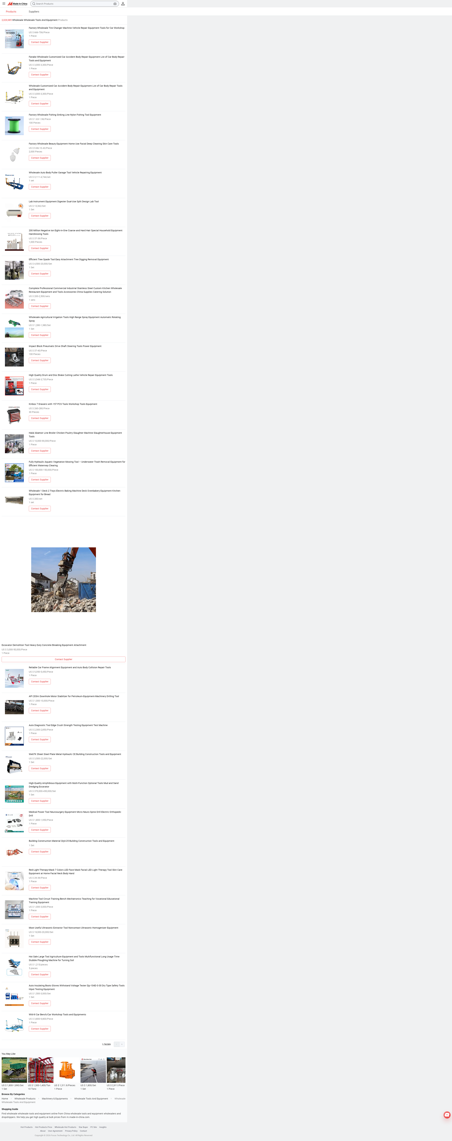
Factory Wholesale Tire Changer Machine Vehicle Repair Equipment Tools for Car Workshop (76, 27)
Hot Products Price (43, 1127)
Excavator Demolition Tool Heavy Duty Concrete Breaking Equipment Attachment (44, 645)
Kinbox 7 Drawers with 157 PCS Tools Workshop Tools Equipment (63, 404)
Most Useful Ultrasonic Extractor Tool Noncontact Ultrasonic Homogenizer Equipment (73, 927)
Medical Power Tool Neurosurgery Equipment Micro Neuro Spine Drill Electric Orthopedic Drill (75, 813)
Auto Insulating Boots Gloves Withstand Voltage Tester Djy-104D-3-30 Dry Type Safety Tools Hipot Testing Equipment (77, 987)
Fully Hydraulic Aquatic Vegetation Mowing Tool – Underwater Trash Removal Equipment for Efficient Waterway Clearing (77, 463)
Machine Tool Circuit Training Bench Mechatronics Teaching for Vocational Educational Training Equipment (74, 900)
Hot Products (27, 1127)
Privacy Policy (71, 1130)
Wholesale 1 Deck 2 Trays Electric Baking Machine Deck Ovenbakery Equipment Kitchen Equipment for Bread (74, 492)
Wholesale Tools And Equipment (91, 1098)
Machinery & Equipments (55, 1098)
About (43, 1130)
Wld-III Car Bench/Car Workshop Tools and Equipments (57, 1014)
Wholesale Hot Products (65, 1127)
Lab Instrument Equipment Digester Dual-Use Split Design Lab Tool (64, 201)
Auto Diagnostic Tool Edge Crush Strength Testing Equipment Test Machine (68, 725)
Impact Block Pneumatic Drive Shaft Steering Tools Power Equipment (65, 346)
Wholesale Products (24, 1098)
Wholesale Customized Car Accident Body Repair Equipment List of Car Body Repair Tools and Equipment (75, 87)
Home (5, 1098)
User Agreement (55, 1130)
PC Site (93, 1127)
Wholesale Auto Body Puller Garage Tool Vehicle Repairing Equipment (65, 172)
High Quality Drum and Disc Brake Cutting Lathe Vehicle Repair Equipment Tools (71, 375)
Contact (83, 1130)
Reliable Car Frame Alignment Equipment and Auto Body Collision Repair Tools (70, 667)
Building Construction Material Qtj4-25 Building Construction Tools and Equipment (71, 840)
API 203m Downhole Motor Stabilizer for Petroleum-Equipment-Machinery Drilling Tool (74, 696)
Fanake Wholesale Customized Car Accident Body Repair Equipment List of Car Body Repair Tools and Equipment (76, 58)
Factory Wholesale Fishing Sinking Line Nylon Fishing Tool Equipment (65, 114)
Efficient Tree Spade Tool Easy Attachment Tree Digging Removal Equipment (69, 259)
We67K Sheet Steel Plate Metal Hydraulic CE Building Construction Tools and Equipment (75, 754)
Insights (103, 1127)
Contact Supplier (39, 42)
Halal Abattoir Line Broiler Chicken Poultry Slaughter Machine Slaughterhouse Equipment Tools (75, 434)
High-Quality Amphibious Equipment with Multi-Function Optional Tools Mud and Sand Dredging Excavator (74, 784)
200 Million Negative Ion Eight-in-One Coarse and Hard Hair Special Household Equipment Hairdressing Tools (75, 232)
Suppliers (34, 11)
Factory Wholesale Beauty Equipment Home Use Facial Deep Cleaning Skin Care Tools (74, 143)
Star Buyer (83, 1127)
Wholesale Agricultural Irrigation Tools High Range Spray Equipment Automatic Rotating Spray (75, 319)
